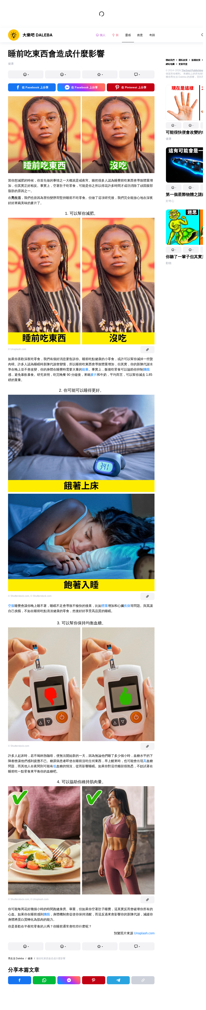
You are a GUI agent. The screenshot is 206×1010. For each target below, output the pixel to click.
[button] (173, 125)
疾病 (127, 605)
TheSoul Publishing (192, 70)
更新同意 (183, 64)
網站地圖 (170, 64)
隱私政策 (183, 60)
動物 (168, 263)
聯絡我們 (170, 60)
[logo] (30, 35)
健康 (168, 138)
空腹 (11, 605)
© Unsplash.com (17, 349)
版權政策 (196, 60)
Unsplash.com (144, 933)
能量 (85, 369)
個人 (102, 35)
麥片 (94, 374)
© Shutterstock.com (18, 596)
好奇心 (170, 200)
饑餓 (146, 369)
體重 (104, 605)
